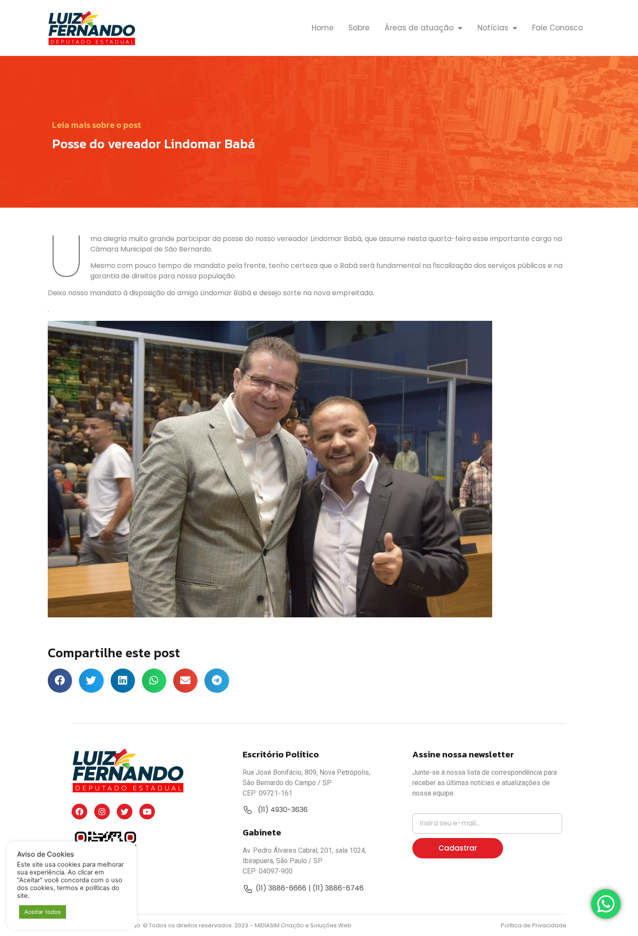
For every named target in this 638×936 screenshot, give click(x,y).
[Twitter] (124, 811)
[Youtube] (147, 811)
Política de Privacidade (533, 925)
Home (323, 28)
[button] (60, 681)
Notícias (492, 28)
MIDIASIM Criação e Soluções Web (303, 925)
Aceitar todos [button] (42, 911)
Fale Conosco (557, 28)
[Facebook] (79, 811)
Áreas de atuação (419, 28)
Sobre (359, 28)
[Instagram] (102, 811)
